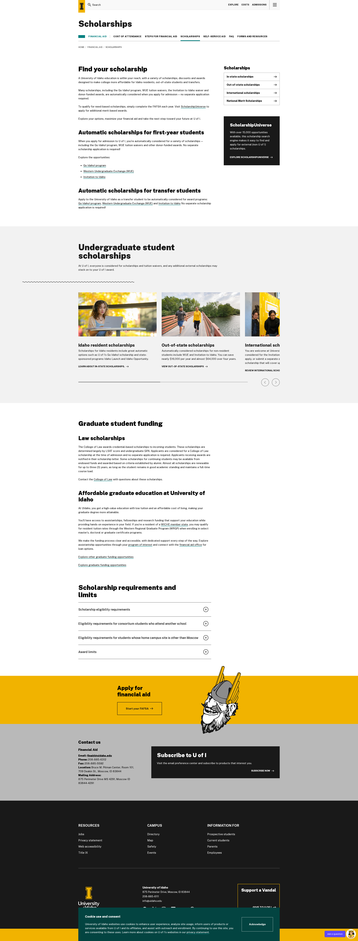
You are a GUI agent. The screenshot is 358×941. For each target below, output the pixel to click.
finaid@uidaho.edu (99, 755)
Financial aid (97, 36)
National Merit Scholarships (244, 100)
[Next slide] (276, 382)
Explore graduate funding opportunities (102, 565)
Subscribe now (260, 770)
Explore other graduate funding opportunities (106, 556)
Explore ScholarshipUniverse (249, 157)
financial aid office (190, 544)
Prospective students (221, 834)
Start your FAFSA (137, 708)
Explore (233, 4)
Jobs (81, 834)
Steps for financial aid (161, 36)
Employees (214, 852)
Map (150, 840)
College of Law (103, 479)
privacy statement (198, 932)
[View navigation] (275, 5)
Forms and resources (252, 36)
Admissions (259, 4)
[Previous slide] (265, 382)
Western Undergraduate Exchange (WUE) (108, 171)
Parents (212, 846)
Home (81, 47)
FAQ (231, 36)
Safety (151, 846)
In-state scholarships (240, 76)
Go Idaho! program (94, 165)
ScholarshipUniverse (193, 106)
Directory (153, 834)
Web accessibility (89, 846)
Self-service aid (214, 36)
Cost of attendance (127, 36)
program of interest (140, 544)
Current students (218, 840)
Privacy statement (90, 840)
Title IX (83, 852)
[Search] (89, 4)
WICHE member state (174, 524)
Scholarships (190, 36)
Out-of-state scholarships (243, 84)
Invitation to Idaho (94, 176)
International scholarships (243, 92)
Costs (245, 4)
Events (151, 852)
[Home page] (81, 6)
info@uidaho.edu (152, 900)
